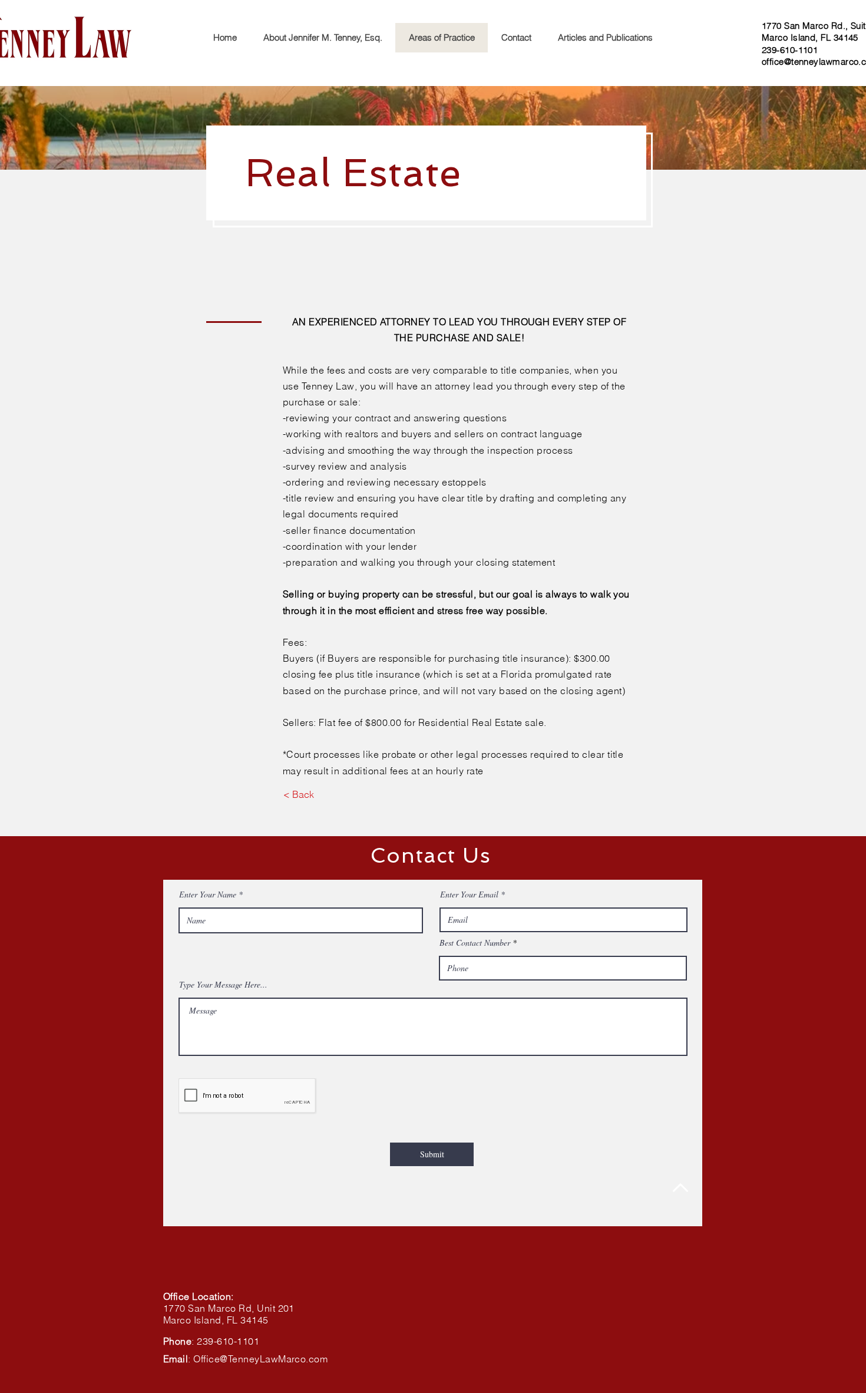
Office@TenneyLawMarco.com (260, 1359)
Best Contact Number (474, 943)
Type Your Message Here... (223, 985)
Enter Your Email (469, 894)
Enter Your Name (207, 894)
